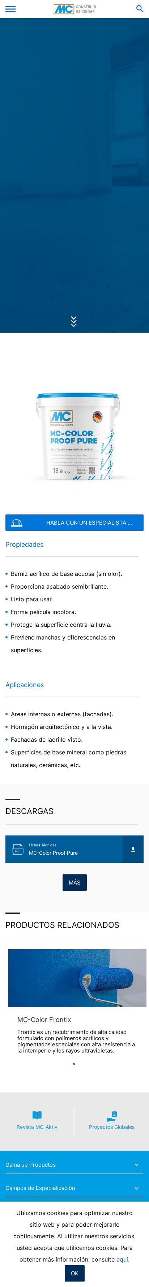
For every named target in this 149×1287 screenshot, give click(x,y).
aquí (122, 1259)
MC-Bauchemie (74, 9)
